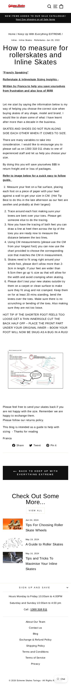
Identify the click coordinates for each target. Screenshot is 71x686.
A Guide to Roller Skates (44, 544)
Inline (14, 40)
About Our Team (35, 621)
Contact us (35, 627)
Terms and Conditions (35, 651)
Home (12, 34)
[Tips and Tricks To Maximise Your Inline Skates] (13, 557)
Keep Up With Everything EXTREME (39, 34)
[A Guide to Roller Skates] (13, 543)
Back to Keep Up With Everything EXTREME (37, 473)
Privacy (35, 663)
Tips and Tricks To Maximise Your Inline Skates (41, 564)
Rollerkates (39, 40)
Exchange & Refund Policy (35, 639)
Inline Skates (25, 40)
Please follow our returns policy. (23, 420)
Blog (35, 633)
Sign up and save (35, 587)
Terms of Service (35, 657)
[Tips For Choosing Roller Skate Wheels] (13, 524)
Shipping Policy (35, 645)
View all (35, 510)
